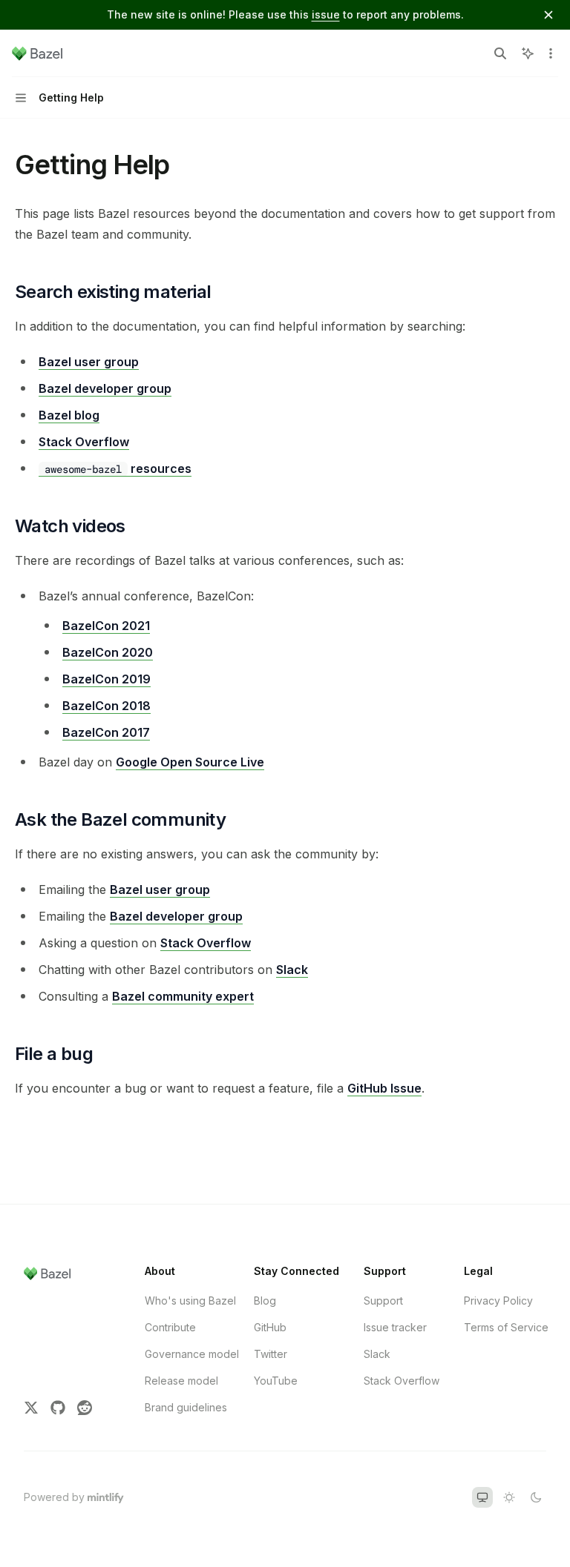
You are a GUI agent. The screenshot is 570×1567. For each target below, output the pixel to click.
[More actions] (550, 53)
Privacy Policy (498, 1300)
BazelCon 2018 (106, 705)
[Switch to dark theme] (535, 1497)
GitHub (270, 1327)
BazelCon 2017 (106, 732)
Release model (181, 1380)
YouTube (276, 1380)
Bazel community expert (183, 996)
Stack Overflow (84, 441)
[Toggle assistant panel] (527, 53)
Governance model (192, 1354)
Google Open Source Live (190, 762)
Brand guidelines (186, 1407)
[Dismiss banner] (548, 14)
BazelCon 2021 (106, 625)
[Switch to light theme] (509, 1497)
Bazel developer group (105, 388)
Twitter (270, 1354)
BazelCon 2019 (106, 679)
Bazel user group (89, 361)
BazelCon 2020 (107, 652)
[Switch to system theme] (482, 1497)
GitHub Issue (384, 1088)
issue (326, 14)
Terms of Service (506, 1327)
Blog (265, 1300)
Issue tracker (395, 1327)
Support (383, 1300)
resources (118, 468)
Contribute (170, 1327)
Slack (292, 969)
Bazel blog (69, 415)
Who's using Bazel (190, 1300)
